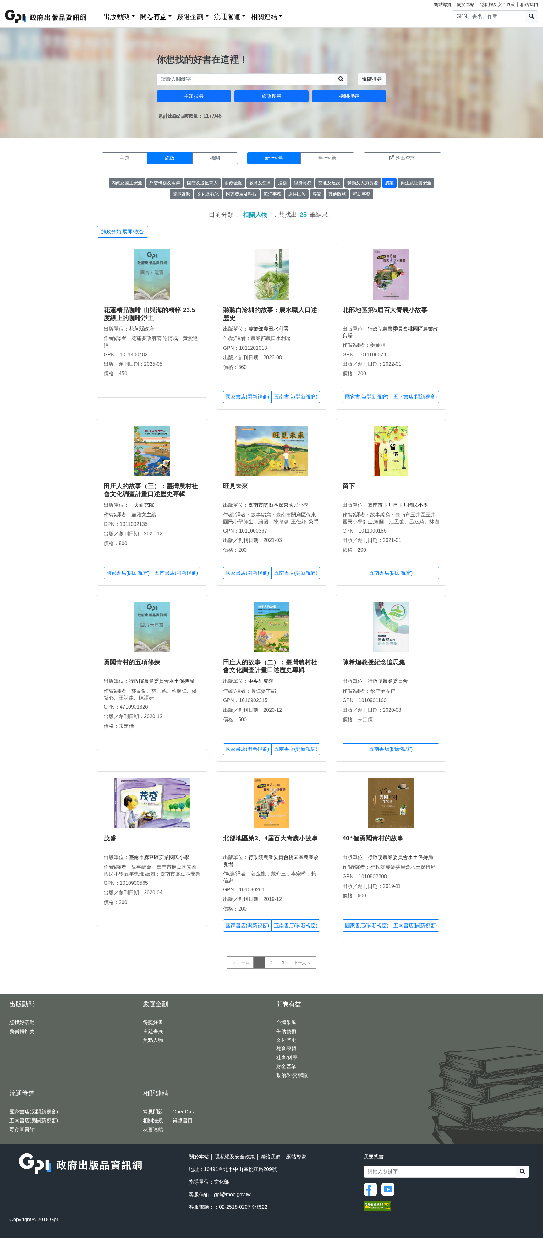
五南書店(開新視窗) (295, 396)
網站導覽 (443, 4)
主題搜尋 (194, 96)
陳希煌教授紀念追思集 (374, 662)
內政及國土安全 (127, 182)
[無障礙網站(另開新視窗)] (377, 1205)
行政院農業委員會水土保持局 (161, 681)
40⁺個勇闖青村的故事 (373, 838)
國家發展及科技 (241, 194)
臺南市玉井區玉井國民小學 (398, 505)
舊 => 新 (327, 158)
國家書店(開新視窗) (247, 396)
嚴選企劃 (190, 16)
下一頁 (300, 962)
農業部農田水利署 (268, 329)
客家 (317, 194)
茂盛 (110, 838)
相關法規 (153, 1120)
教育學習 (286, 1048)
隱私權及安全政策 (497, 4)
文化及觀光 (208, 194)
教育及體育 (260, 182)
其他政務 (337, 194)
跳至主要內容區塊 (17, 3)
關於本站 (465, 4)
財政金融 (233, 182)
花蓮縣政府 (141, 329)
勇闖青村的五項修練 (132, 662)
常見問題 (153, 1111)
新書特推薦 (22, 1031)
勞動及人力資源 (362, 182)
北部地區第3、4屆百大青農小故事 (270, 838)
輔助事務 (361, 194)
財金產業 (286, 1066)
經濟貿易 (302, 182)
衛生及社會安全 (416, 182)
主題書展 (153, 1031)
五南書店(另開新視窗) (33, 1120)
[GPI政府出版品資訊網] (46, 16)
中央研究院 (141, 505)
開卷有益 (153, 16)
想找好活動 (22, 1022)
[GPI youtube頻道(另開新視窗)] (389, 1188)
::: (96, 15)
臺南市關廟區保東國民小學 (278, 505)
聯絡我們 (529, 4)
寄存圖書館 (22, 1129)
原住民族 (297, 194)
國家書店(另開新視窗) (33, 1111)
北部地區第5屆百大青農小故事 (385, 309)
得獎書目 (183, 1120)
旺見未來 (235, 485)
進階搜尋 (372, 79)
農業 (389, 182)
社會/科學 (287, 1057)
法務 (282, 182)
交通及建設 (329, 182)
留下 (349, 485)
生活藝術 (286, 1031)
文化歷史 (286, 1040)
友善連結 (153, 1129)
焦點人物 (153, 1040)
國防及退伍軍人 (202, 182)
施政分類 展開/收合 (122, 231)
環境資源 (181, 194)
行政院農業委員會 (388, 681)
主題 (124, 158)
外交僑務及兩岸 (164, 182)
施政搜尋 (271, 96)
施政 (170, 158)
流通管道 (227, 16)
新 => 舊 (274, 158)
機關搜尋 (349, 96)
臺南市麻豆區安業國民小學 (159, 857)
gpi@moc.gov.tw (232, 1194)
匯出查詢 (405, 158)
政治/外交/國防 (292, 1075)
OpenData (184, 1111)
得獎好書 (153, 1022)
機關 (215, 158)
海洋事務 (272, 194)
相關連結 (264, 16)
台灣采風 (286, 1022)
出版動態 (116, 16)
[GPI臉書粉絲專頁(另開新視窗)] (372, 1188)
